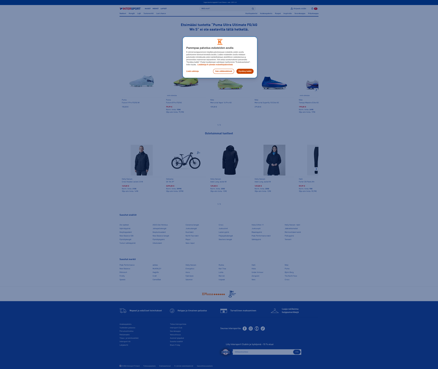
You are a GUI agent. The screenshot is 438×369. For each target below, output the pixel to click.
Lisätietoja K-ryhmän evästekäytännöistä (215, 65)
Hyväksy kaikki (245, 71)
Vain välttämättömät (223, 71)
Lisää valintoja (192, 71)
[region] (220, 57)
